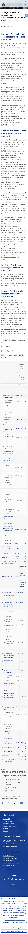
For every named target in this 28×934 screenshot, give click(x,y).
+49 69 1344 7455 (12, 788)
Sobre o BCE (6, 819)
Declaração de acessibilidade (11, 863)
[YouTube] (16, 879)
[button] (25, 2)
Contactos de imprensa (11, 803)
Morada (5, 831)
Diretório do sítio (8, 869)
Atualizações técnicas (9, 844)
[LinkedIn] (8, 879)
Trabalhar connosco (9, 821)
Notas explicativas (8, 823)
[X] (4, 879)
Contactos (6, 828)
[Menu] (25, 4)
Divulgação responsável (10, 846)
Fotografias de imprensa (10, 826)
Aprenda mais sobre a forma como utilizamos (15, 923)
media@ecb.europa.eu (14, 791)
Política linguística (8, 865)
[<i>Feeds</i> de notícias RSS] (23, 879)
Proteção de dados (8, 856)
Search (21, 4)
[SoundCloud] (20, 879)
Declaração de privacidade (11, 858)
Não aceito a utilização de (15, 931)
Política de (8, 860)
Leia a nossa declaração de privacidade (15, 920)
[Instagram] (12, 879)
